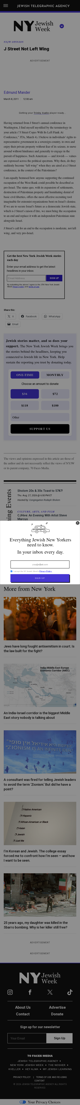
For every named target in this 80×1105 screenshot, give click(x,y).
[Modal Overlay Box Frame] (40, 552)
